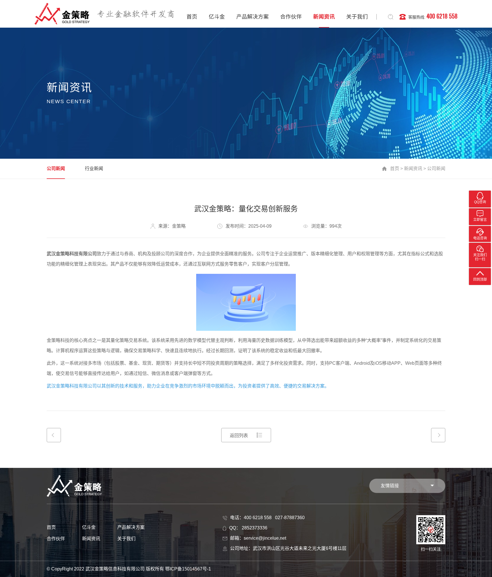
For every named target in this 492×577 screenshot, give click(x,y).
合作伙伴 (291, 17)
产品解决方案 (252, 17)
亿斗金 (217, 17)
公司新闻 (56, 168)
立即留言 (480, 220)
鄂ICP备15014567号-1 (188, 568)
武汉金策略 (58, 253)
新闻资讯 (324, 17)
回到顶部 (480, 280)
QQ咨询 (480, 202)
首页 (191, 17)
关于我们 (357, 17)
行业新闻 (94, 168)
